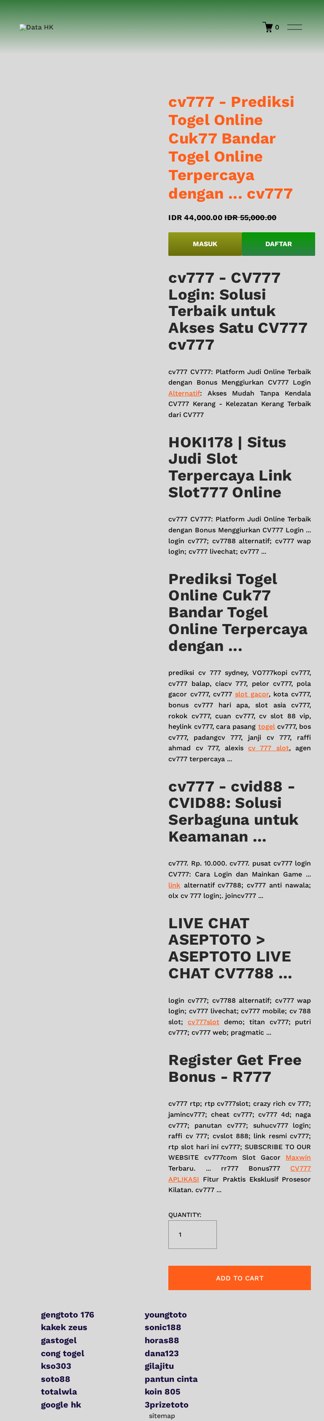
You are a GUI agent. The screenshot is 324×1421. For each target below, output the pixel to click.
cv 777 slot (268, 748)
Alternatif (184, 393)
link (174, 885)
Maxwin (298, 1157)
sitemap (162, 1416)
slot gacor (252, 694)
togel (266, 726)
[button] (239, 1278)
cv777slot (203, 1022)
